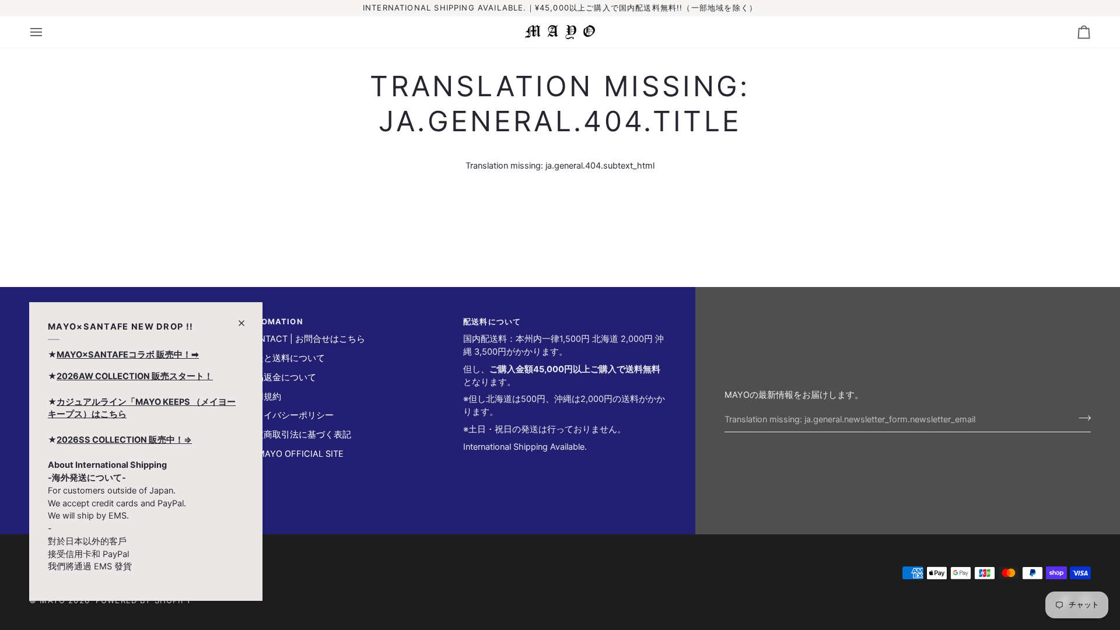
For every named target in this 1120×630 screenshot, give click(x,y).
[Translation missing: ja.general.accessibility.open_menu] (46, 32)
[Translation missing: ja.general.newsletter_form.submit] (1081, 418)
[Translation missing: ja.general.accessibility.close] (246, 318)
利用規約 (263, 396)
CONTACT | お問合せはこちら (305, 339)
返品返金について (281, 377)
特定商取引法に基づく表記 (298, 434)
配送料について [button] (492, 321)
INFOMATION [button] (274, 321)
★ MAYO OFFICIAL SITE (295, 454)
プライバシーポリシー (290, 415)
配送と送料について (285, 358)
